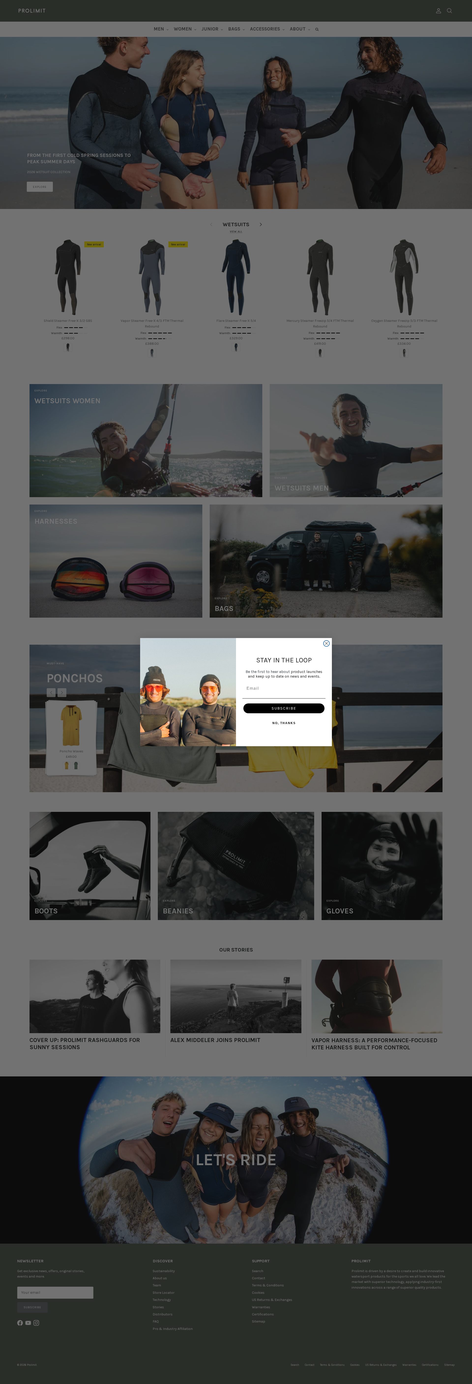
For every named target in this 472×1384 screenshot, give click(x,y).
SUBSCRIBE (284, 708)
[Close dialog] (326, 643)
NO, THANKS (284, 723)
